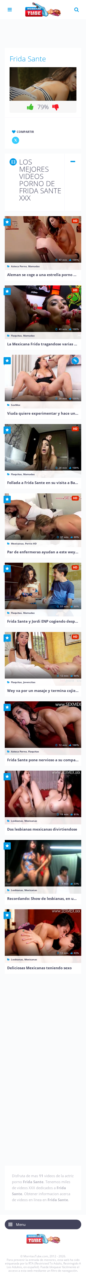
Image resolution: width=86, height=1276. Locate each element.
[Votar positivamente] (30, 106)
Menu (21, 1224)
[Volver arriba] (75, 1267)
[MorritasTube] (43, 9)
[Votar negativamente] (55, 106)
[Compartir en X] (15, 140)
